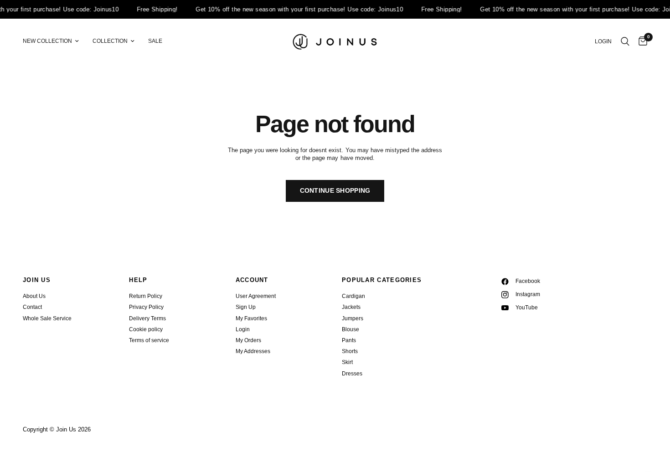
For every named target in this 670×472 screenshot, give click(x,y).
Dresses (352, 373)
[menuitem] (54, 41)
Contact (32, 307)
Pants (349, 340)
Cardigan (353, 296)
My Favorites (251, 318)
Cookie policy (146, 329)
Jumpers (352, 318)
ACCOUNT (252, 280)
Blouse (350, 329)
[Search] (625, 41)
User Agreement (256, 296)
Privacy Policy (146, 307)
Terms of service (149, 340)
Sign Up (246, 307)
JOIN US (37, 280)
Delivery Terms (147, 318)
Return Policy (145, 296)
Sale (155, 41)
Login (243, 329)
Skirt (347, 362)
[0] (640, 41)
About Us (34, 296)
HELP (138, 280)
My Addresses (253, 351)
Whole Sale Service (47, 318)
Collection (110, 41)
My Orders (248, 340)
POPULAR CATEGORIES (382, 280)
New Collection (47, 41)
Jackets (351, 307)
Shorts (350, 351)
